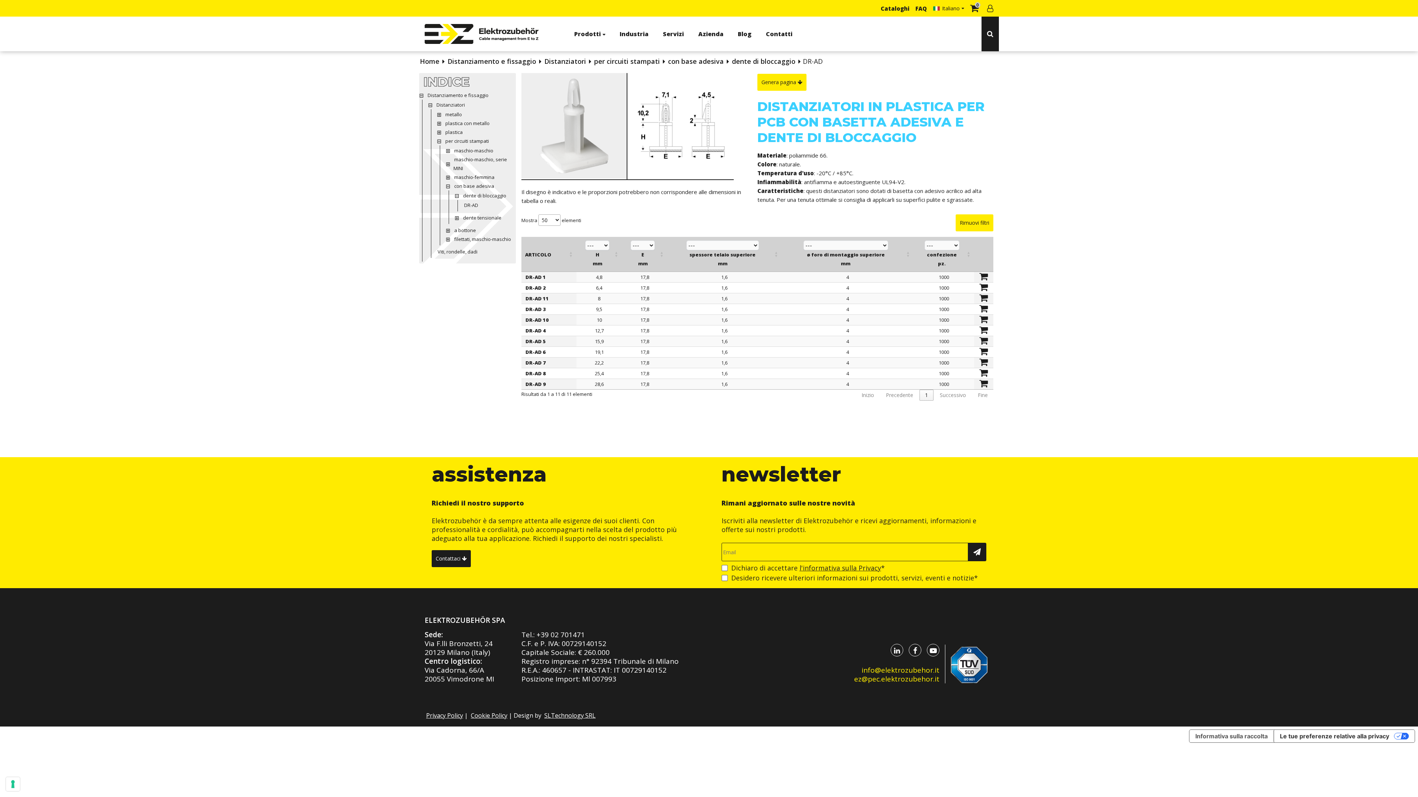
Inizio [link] (868, 394)
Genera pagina (779, 82)
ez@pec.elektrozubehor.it (896, 679)
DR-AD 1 (535, 277)
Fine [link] (983, 394)
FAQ (921, 8)
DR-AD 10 (537, 320)
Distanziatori (565, 61)
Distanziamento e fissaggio (492, 61)
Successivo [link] (953, 394)
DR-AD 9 (535, 384)
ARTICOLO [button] (538, 254)
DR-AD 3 (535, 309)
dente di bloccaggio (763, 61)
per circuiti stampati (627, 61)
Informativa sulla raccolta (1231, 736)
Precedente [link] (899, 394)
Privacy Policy (444, 715)
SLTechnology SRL (570, 715)
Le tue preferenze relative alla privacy (1334, 736)
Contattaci (449, 558)
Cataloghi (895, 8)
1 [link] (926, 394)
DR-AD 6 (535, 352)
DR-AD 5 (535, 341)
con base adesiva (696, 61)
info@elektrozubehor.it (900, 670)
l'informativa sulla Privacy (840, 567)
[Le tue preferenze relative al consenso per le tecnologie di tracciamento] (13, 784)
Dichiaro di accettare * (808, 568)
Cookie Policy (489, 715)
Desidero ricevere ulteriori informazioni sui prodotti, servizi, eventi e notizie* (854, 578)
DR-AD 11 (537, 298)
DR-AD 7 (535, 362)
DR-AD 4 (535, 330)
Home (429, 61)
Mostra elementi (551, 220)
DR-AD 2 (535, 287)
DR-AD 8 (535, 373)
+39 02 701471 (561, 634)
